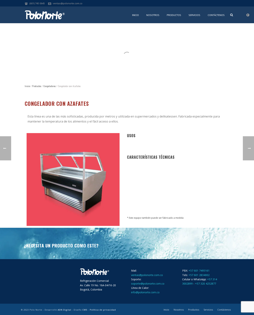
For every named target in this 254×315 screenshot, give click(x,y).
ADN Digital (64, 309)
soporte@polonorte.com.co (147, 283)
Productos (174, 15)
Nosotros (152, 15)
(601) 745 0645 (37, 3)
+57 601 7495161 (199, 270)
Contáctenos (216, 15)
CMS (84, 309)
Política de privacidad (103, 309)
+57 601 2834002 (199, 275)
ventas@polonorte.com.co (67, 3)
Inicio (135, 15)
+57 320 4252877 (205, 283)
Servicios (194, 15)
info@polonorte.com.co (145, 292)
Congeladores (49, 86)
